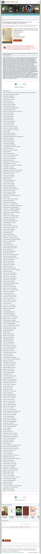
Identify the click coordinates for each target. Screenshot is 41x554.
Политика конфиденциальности (18, 552)
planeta (11, 2)
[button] (3, 527)
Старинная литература (22, 28)
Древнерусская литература (33, 28)
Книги (17, 28)
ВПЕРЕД (24, 84)
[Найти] (38, 2)
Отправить (8, 540)
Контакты (3, 552)
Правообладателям (9, 552)
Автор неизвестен (19, 32)
